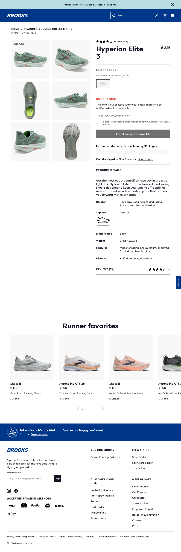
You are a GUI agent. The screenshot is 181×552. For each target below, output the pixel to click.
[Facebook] (16, 491)
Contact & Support (101, 490)
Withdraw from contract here (134, 536)
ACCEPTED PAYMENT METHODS (29, 498)
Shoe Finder (139, 457)
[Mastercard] (24, 506)
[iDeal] (47, 506)
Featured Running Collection (46, 29)
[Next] (103, 409)
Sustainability (140, 503)
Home (15, 29)
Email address (14, 472)
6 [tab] (91, 409)
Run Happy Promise (102, 495)
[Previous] (78, 409)
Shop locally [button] (145, 159)
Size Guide (138, 468)
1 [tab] (82, 409)
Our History (138, 497)
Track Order (97, 507)
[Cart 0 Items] (165, 15)
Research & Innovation (145, 514)
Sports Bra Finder (142, 462)
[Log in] (157, 15)
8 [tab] (94, 409)
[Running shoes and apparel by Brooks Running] (17, 15)
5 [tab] (89, 409)
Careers (136, 520)
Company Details (47, 536)
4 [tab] (87, 409)
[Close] (172, 4)
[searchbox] (131, 16)
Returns (95, 501)
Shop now (112, 5)
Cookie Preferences (107, 536)
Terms (62, 536)
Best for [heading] (101, 201)
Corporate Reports (143, 509)
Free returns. (39, 434)
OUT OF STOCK (106, 99)
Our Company (140, 486)
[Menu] (172, 15)
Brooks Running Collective (105, 457)
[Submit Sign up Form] (57, 478)
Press (135, 526)
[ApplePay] (12, 514)
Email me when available (133, 134)
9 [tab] (96, 409)
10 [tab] (98, 409)
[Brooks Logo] (42, 450)
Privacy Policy (75, 536)
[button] (30, 59)
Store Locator (98, 518)
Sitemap (90, 536)
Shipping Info (98, 512)
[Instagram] (9, 491)
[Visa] (12, 506)
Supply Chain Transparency (20, 536)
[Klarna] (59, 506)
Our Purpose (139, 492)
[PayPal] (36, 506)
